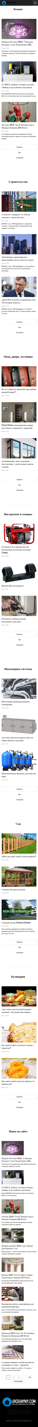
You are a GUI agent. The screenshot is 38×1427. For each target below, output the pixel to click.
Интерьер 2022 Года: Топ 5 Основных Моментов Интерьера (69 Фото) (18, 1334)
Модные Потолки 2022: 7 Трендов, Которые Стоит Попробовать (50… (17, 43)
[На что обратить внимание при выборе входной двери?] (19, 376)
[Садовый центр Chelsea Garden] (19, 910)
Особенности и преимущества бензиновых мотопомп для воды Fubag (16, 549)
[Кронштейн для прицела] (19, 573)
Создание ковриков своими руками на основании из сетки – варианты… (18, 1364)
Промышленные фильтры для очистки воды (19, 775)
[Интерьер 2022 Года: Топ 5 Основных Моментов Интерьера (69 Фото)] (13, 1323)
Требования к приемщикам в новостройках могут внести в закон (17, 259)
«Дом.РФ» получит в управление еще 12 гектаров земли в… (18, 301)
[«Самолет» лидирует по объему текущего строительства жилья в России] (19, 201)
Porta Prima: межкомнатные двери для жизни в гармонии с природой (17, 427)
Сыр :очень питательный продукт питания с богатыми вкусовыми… (17, 1011)
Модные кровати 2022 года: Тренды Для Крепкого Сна (17, 1247)
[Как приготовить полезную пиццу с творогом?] (19, 1032)
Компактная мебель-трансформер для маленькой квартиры (18, 1305)
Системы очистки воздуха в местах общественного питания (17, 739)
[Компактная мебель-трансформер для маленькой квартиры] (13, 1294)
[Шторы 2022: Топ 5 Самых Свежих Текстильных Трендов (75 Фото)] (13, 1265)
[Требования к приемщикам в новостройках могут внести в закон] (19, 244)
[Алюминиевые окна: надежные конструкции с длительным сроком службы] (19, 448)
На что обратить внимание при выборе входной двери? (19, 391)
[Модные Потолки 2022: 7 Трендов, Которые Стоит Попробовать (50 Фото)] (19, 29)
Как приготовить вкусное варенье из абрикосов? (18, 1083)
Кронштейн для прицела (13, 585)
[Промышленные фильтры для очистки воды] (19, 761)
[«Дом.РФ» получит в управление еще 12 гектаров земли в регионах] (19, 287)
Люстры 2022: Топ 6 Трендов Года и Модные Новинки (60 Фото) (18, 126)
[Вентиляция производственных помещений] (19, 689)
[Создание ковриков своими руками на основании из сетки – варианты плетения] (13, 1352)
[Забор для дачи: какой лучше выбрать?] (19, 843)
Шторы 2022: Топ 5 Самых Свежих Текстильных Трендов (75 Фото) (17, 1276)
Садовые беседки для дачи (13, 889)
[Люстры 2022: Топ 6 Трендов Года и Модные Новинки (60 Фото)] (19, 112)
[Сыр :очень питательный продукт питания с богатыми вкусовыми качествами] (19, 996)
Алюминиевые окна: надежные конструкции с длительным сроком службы (17, 464)
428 (30, 1377)
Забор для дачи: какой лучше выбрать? (19, 856)
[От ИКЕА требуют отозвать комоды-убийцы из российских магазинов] (19, 71)
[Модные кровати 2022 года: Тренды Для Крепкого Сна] (13, 1235)
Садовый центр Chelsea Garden (16, 922)
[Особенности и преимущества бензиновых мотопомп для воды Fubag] (19, 534)
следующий (18, 1381)
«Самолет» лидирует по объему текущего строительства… (16, 216)
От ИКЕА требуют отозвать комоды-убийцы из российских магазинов (18, 86)
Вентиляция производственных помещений (16, 703)
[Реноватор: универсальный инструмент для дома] (19, 606)
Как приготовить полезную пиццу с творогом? (18, 1047)
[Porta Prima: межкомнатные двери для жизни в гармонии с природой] (19, 412)
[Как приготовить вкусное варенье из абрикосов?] (19, 1068)
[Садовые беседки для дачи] (19, 876)
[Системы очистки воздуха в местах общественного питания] (19, 725)
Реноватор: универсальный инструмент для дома (14, 620)
